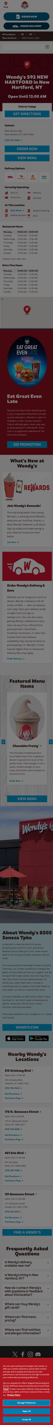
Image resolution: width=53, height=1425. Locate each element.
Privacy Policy (13, 1395)
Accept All (26, 1419)
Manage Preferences (26, 1402)
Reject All (26, 1411)
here (6, 1389)
